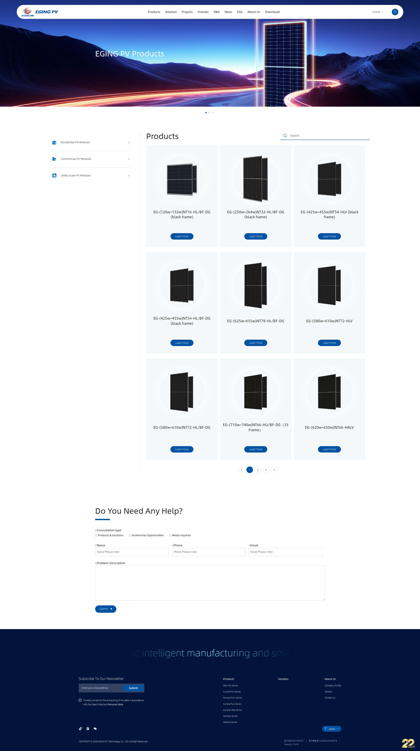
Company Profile (333, 685)
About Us (253, 12)
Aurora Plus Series (232, 704)
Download (272, 12)
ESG (239, 12)
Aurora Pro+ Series (232, 697)
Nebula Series (230, 722)
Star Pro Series (230, 685)
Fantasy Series (230, 716)
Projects (187, 12)
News (228, 12)
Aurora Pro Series (232, 691)
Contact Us (330, 697)
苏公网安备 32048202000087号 (323, 740)
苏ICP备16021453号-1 (294, 740)
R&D (217, 12)
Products (154, 12)
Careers (328, 691)
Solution (171, 12)
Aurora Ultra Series (232, 710)
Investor (203, 12)
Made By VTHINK (291, 744)
